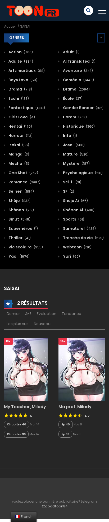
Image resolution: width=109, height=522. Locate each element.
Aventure (77, 70)
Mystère (76, 163)
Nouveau (42, 323)
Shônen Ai (78, 210)
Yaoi (19, 256)
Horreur (20, 135)
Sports (73, 219)
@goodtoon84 (55, 506)
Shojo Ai (75, 200)
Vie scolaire (25, 247)
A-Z (28, 313)
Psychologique (82, 172)
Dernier (13, 313)
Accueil (10, 26)
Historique (78, 126)
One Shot (23, 172)
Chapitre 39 (16, 434)
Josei (73, 145)
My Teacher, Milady (25, 407)
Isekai (18, 145)
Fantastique (26, 107)
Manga (18, 154)
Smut (19, 219)
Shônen (21, 210)
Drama (20, 89)
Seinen (21, 191)
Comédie (78, 80)
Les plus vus (18, 323)
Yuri (71, 256)
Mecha (18, 163)
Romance (24, 182)
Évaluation (46, 313)
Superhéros (23, 228)
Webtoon (77, 247)
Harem (74, 117)
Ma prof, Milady (75, 407)
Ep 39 (65, 434)
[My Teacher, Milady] (26, 369)
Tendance (71, 313)
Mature (75, 154)
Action (20, 52)
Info (69, 135)
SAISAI (25, 26)
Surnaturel (79, 228)
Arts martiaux (26, 70)
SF (68, 191)
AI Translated (79, 61)
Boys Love (22, 80)
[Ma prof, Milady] (81, 369)
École (72, 98)
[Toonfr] (33, 10)
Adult (71, 52)
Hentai (20, 126)
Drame (76, 89)
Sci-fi (71, 182)
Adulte (20, 61)
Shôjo (19, 200)
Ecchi (18, 98)
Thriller (19, 237)
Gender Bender (82, 107)
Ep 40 (65, 424)
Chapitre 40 (16, 424)
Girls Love (21, 117)
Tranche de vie (83, 237)
